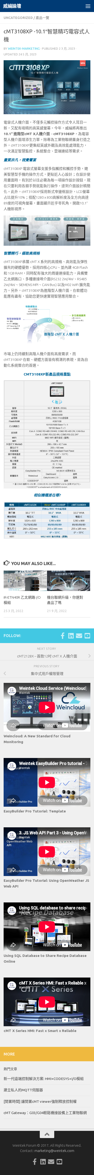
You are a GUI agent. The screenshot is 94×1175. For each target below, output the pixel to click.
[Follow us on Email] (79, 635)
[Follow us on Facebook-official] (63, 635)
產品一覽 (42, 18)
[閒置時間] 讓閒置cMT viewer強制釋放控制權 (40, 1101)
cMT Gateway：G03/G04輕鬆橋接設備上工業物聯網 (45, 1113)
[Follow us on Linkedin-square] (71, 635)
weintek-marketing (24, 48)
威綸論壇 (12, 6)
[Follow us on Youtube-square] (87, 635)
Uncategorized (18, 18)
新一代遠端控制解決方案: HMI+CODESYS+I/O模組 (44, 1079)
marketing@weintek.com (54, 1151)
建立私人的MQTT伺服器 (23, 1090)
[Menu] (88, 6)
